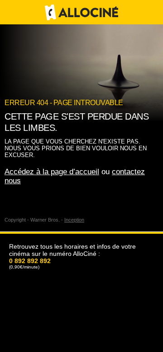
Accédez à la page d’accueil (52, 171)
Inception (74, 219)
